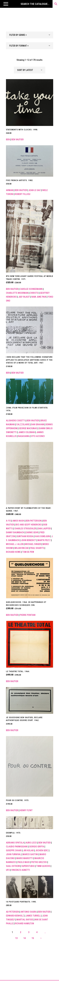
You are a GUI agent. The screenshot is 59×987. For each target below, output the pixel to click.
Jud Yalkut (24, 297)
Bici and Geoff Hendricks (29, 524)
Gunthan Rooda (25, 536)
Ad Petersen (12, 912)
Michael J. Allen (14, 544)
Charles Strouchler (25, 528)
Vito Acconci (38, 436)
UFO (8, 870)
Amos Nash (18, 520)
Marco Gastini (30, 854)
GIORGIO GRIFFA (36, 846)
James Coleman (26, 432)
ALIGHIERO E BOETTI (15, 420)
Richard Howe (13, 552)
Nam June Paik (38, 297)
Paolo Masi (24, 862)
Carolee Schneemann (31, 289)
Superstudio (28, 866)
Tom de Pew (28, 552)
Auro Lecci (31, 842)
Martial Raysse (25, 919)
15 (33, 938)
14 (24, 938)
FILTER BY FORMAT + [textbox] (18, 45)
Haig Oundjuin (42, 536)
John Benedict (28, 540)
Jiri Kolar (28, 850)
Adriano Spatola (15, 842)
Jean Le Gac (35, 190)
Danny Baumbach (15, 532)
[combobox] (29, 35)
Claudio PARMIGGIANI (17, 846)
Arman (9, 190)
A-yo (8, 520)
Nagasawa (23, 436)
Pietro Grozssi (39, 862)
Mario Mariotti (24, 858)
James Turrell (33, 915)
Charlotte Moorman (17, 293)
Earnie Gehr (32, 532)
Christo (34, 293)
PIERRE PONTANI (28, 615)
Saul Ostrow (13, 866)
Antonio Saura (28, 912)
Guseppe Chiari (14, 850)
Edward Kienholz (15, 915)
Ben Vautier (17, 139)
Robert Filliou (22, 194)
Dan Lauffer (44, 528)
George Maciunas (28, 428)
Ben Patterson (33, 520)
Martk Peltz (44, 540)
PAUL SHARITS (37, 548)
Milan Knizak (22, 548)
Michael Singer (33, 544)
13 (16, 938)
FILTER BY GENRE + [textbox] (18, 35)
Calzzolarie (22, 424)
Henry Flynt (26, 810)
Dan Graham (37, 424)
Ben (8, 139)
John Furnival (13, 854)
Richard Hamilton (24, 923)
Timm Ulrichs (43, 866)
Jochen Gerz (41, 850)
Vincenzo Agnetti (20, 870)
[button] (6, 4)
